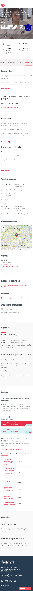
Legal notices (5, 585)
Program (20, 62)
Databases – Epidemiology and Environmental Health (8, 462)
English (22, 588)
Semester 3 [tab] (22, 454)
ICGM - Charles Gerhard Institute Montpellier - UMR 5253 (16, 286)
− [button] (3, 230)
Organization (12, 62)
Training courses (11, 11)
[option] (28, 588)
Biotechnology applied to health (8, 497)
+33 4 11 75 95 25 (7, 264)
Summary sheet (8, 309)
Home (3, 11)
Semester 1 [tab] (4, 454)
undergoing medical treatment (10, 107)
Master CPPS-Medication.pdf (11, 312)
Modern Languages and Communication (9, 503)
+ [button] (3, 227)
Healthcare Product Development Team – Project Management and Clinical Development (9, 473)
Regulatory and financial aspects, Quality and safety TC (9, 489)
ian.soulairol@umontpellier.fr (10, 266)
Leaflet (16, 249)
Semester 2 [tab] (13, 454)
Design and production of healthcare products (17, 298)
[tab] (16, 423)
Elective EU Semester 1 (7, 482)
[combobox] (22, 588)
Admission (28, 62)
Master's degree (22, 11)
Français (28, 588)
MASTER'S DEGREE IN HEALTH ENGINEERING (14, 13)
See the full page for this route (10, 449)
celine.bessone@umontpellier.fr (11, 274)
